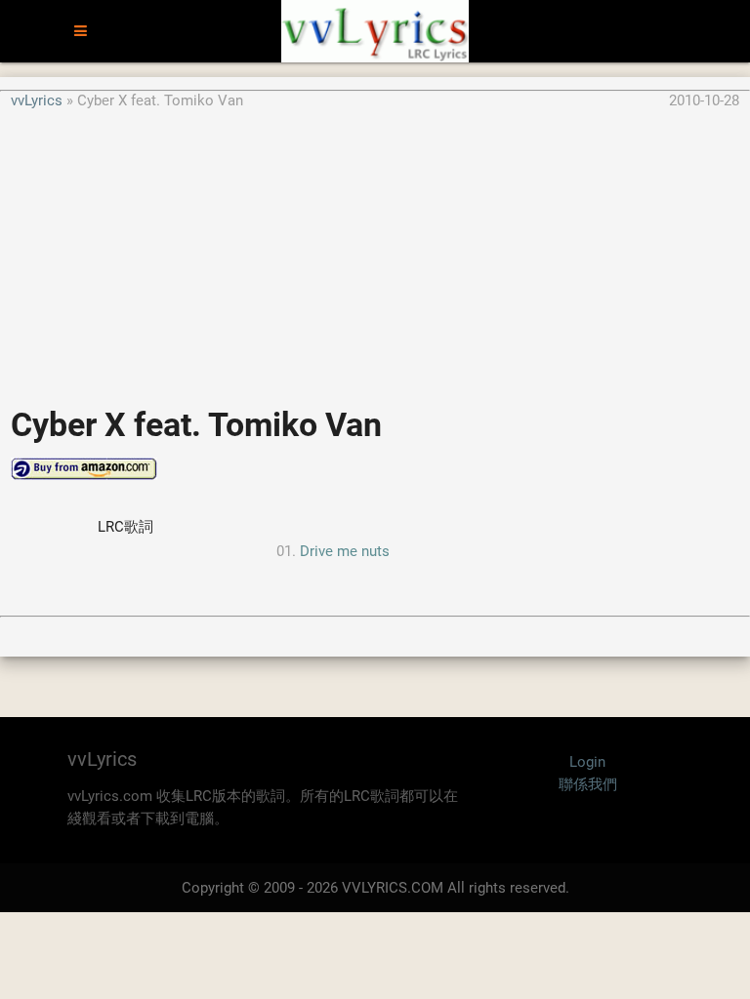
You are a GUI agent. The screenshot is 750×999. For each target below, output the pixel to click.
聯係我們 (588, 784)
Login (587, 762)
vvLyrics (36, 100)
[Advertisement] (375, 247)
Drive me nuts (345, 551)
